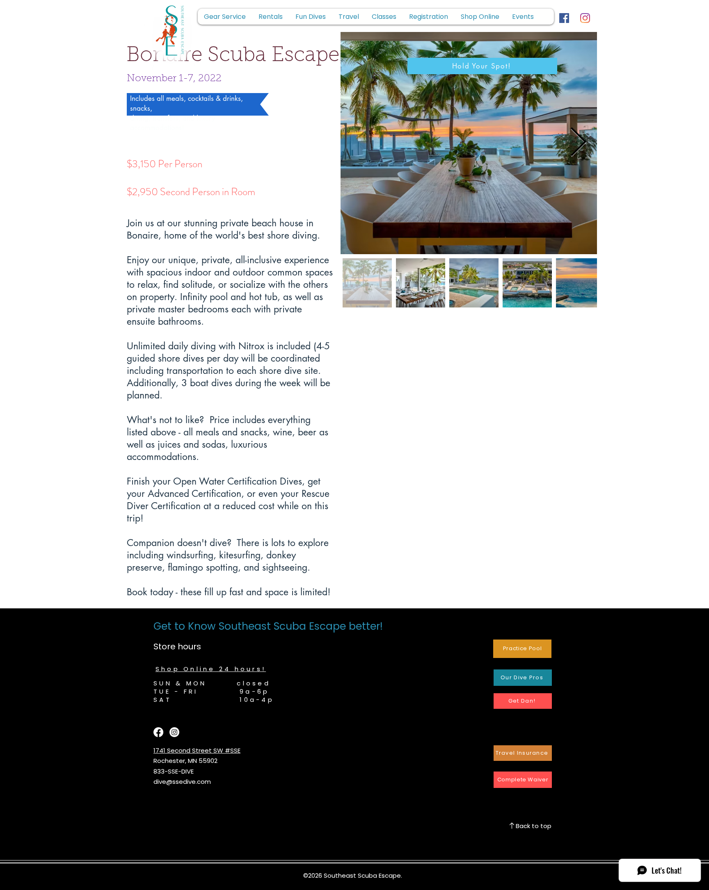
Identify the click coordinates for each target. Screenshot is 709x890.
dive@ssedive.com (182, 781)
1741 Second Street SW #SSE (196, 750)
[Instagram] (585, 18)
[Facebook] (564, 18)
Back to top (533, 826)
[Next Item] (578, 143)
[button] (428, 17)
